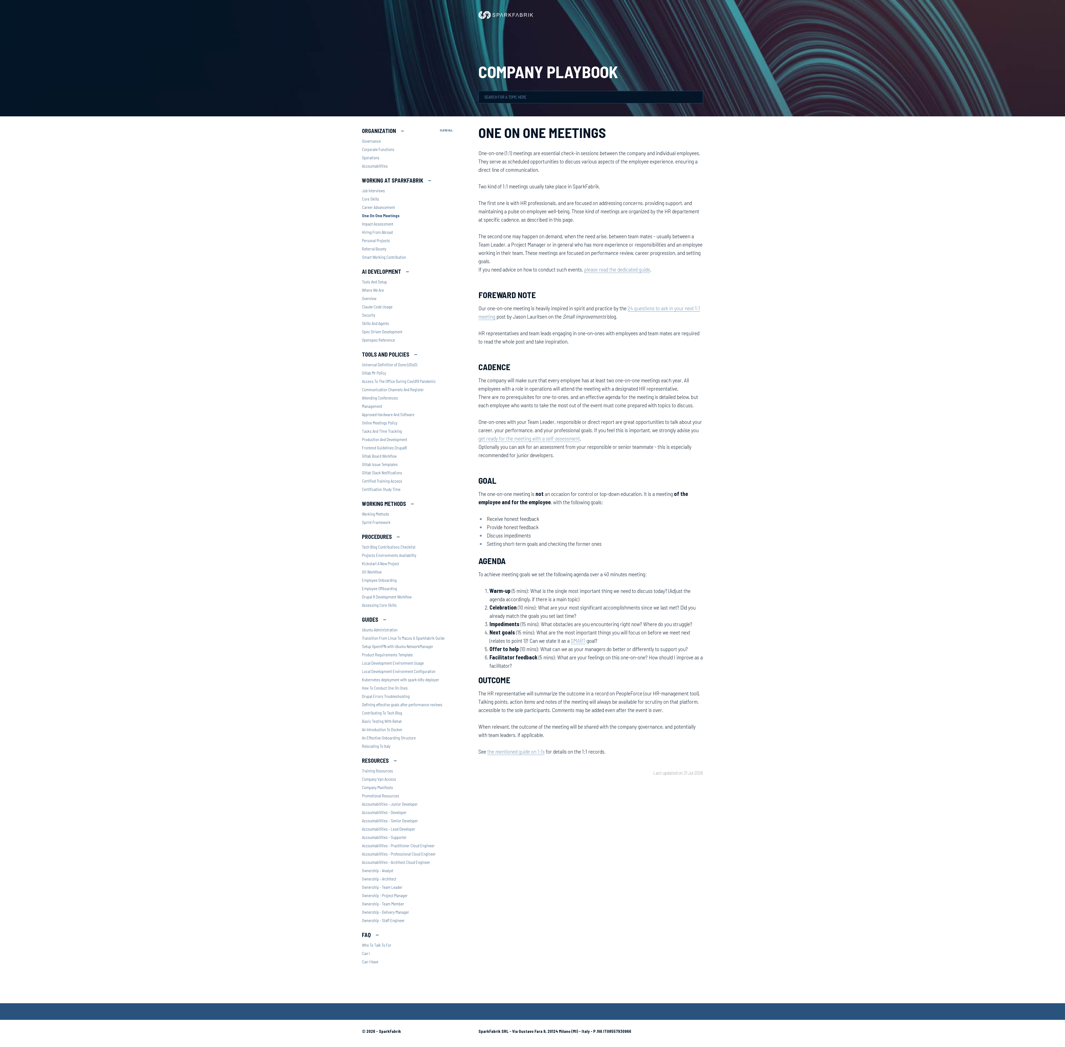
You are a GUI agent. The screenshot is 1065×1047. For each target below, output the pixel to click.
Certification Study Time (381, 489)
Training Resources (377, 770)
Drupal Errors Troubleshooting (386, 696)
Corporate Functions (378, 149)
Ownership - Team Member (383, 903)
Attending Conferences (380, 397)
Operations (370, 157)
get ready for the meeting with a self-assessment (529, 438)
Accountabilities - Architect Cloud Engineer (396, 862)
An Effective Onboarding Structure (389, 737)
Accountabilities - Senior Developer (390, 820)
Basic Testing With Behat (382, 721)
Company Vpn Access (379, 779)
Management (372, 406)
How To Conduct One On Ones (385, 687)
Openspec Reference (378, 339)
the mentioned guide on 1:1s (516, 751)
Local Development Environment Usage (393, 663)
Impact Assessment (377, 223)
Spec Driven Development (382, 331)
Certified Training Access (382, 480)
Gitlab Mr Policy (374, 372)
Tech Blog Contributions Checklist (388, 546)
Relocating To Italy (376, 746)
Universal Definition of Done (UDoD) (389, 364)
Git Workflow (372, 571)
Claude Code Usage (377, 306)
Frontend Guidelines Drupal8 (384, 447)
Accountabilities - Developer (384, 812)
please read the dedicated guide (617, 269)
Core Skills (370, 198)
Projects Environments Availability (389, 555)
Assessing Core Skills (379, 605)
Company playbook (548, 71)
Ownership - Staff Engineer (383, 920)
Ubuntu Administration (379, 629)
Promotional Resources (380, 795)
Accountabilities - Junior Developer (390, 804)
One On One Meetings (381, 215)
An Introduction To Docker (382, 729)
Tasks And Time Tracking (382, 431)
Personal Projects (376, 240)
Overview (369, 298)
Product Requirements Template (387, 654)
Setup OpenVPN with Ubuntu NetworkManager (397, 646)
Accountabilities (375, 165)
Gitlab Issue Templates (380, 464)
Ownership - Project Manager (385, 895)
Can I (366, 953)
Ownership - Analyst (377, 870)
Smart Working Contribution (384, 257)
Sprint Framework (376, 522)
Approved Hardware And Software (388, 414)
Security (368, 315)
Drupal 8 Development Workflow (387, 596)
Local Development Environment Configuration (398, 671)
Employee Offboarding (379, 588)
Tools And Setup (374, 281)
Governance (371, 141)
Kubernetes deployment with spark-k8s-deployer (400, 679)
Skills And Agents (375, 323)
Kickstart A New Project (380, 563)
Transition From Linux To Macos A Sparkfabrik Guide (403, 638)
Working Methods (375, 513)
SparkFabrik (390, 1031)
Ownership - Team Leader (382, 887)
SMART (578, 640)
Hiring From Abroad (377, 232)
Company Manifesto (377, 787)
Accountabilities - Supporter (384, 837)
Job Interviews (373, 190)
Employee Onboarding (379, 580)
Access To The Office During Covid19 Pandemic (399, 381)
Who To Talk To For (376, 945)
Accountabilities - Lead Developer (388, 828)
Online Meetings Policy (379, 422)
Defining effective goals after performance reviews (402, 704)
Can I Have (370, 961)
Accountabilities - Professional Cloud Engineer (399, 853)
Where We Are (373, 290)
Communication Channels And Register (393, 389)
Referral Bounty (374, 248)
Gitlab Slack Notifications (382, 472)
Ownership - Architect (379, 878)
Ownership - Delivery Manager (385, 912)
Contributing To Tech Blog (382, 712)
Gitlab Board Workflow (379, 456)
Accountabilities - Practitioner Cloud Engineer (398, 845)
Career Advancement (378, 207)
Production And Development (384, 439)
